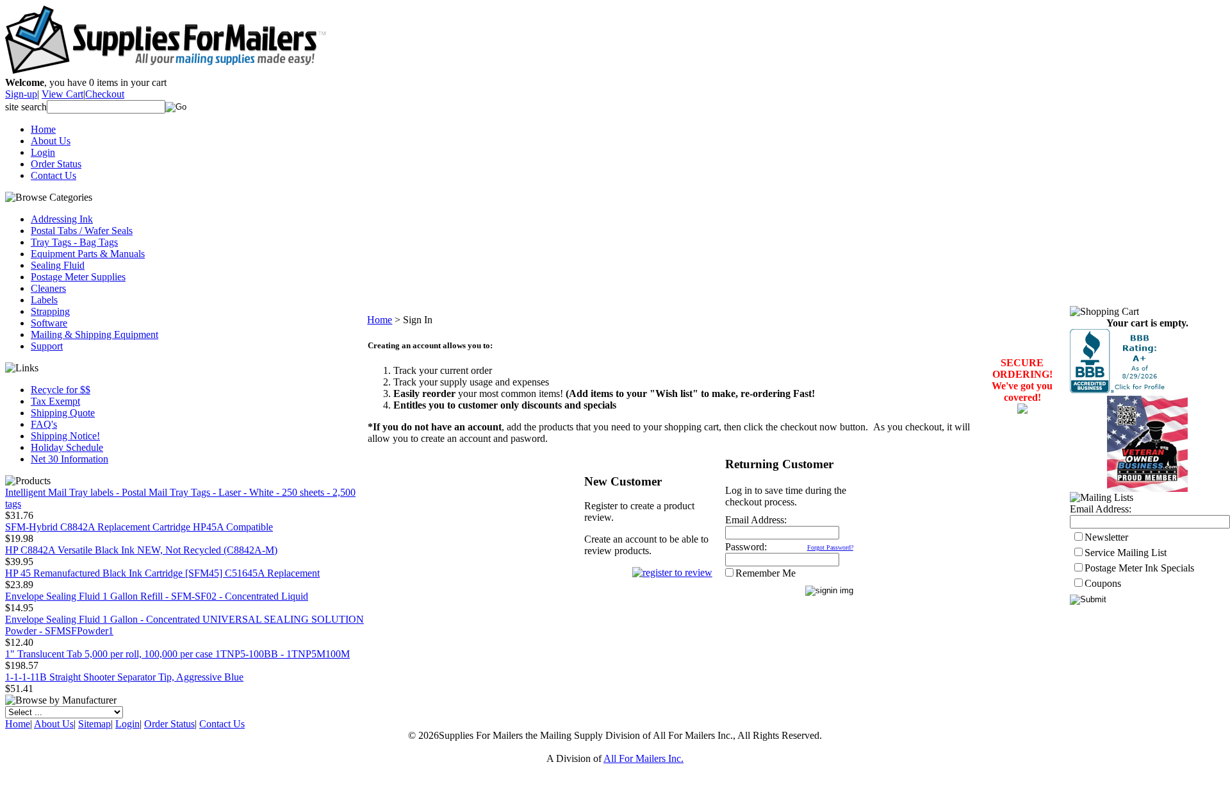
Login (43, 152)
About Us (50, 140)
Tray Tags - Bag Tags (74, 242)
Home (43, 129)
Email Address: (756, 519)
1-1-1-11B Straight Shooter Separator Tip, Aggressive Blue (124, 677)
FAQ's (44, 424)
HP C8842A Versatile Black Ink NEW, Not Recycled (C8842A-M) (141, 550)
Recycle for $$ (60, 389)
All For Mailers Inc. (643, 758)
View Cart (62, 94)
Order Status (56, 163)
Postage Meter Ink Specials (1139, 567)
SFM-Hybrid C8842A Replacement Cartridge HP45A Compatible (139, 526)
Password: (746, 546)
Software (49, 322)
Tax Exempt (55, 401)
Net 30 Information (69, 458)
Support (47, 346)
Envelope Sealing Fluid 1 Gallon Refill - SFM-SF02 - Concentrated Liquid (156, 596)
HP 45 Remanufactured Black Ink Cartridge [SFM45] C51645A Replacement (162, 573)
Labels (44, 299)
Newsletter (1106, 537)
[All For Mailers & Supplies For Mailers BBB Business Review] (1119, 389)
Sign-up (21, 94)
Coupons (1103, 583)
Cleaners (48, 288)
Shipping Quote (63, 412)
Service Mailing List (1126, 552)
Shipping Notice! (65, 435)
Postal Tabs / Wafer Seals (82, 230)
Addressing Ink (62, 219)
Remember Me (765, 573)
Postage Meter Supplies (78, 276)
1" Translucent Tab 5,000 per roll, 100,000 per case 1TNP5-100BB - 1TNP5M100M (177, 653)
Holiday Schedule (67, 447)
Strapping (50, 311)
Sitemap (94, 723)
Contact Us (53, 175)
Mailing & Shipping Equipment (94, 334)
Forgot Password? (830, 547)
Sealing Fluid (58, 265)
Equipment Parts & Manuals (88, 253)
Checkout (104, 94)
